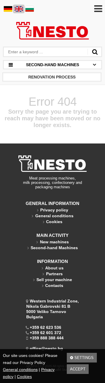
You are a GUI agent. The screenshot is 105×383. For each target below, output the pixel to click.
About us (54, 268)
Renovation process (52, 77)
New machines (54, 242)
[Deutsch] (8, 9)
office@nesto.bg (46, 348)
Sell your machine (54, 279)
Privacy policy (54, 210)
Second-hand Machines (54, 247)
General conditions (20, 369)
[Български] (29, 9)
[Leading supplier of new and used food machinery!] (52, 31)
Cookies (24, 376)
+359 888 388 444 (47, 338)
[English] (19, 9)
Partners (54, 273)
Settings (83, 357)
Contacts (54, 285)
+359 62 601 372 (45, 332)
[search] (95, 52)
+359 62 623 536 (45, 327)
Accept (77, 369)
